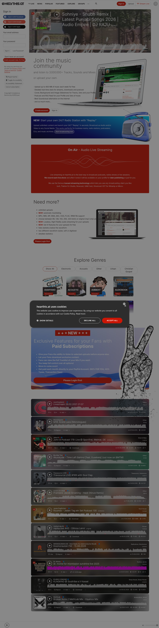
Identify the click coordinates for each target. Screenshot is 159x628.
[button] (45, 320)
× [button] (125, 306)
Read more (80, 313)
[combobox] (124, 304)
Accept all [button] (112, 320)
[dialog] (79, 314)
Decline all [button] (90, 320)
